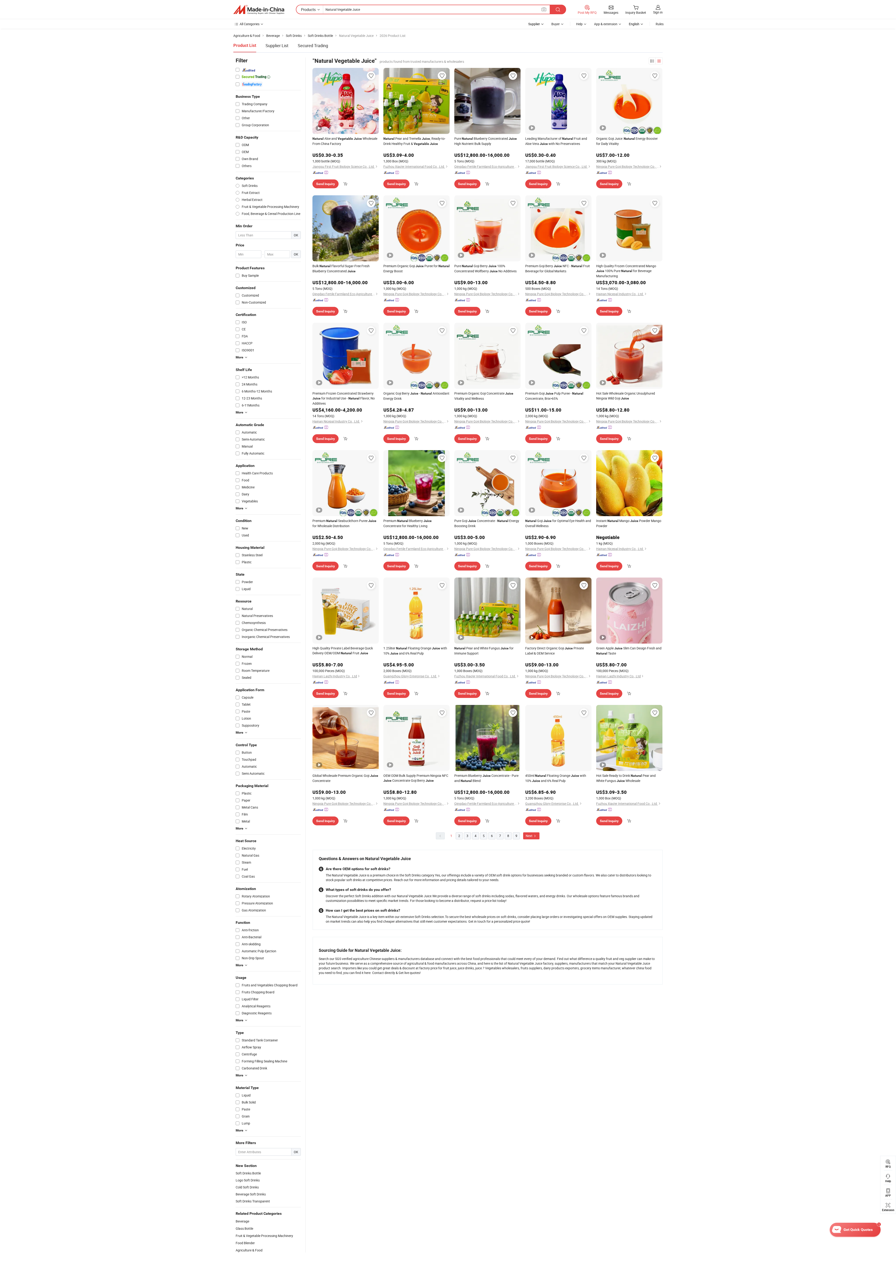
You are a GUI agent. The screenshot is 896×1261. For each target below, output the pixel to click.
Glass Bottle (244, 1228)
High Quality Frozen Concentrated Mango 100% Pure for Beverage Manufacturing (626, 271)
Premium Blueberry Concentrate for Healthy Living (407, 523)
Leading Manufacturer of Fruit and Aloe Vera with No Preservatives (556, 141)
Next (529, 836)
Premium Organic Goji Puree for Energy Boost (416, 268)
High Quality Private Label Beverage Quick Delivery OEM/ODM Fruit (342, 650)
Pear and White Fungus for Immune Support (484, 650)
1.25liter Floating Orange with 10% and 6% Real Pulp (415, 650)
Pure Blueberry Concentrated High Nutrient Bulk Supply (485, 141)
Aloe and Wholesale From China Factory (344, 141)
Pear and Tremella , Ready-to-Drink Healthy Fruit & (414, 141)
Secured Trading (313, 45)
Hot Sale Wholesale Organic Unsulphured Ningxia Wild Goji (625, 395)
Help (579, 24)
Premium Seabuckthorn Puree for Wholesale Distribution (344, 523)
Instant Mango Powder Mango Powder (628, 523)
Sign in (658, 12)
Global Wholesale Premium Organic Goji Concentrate (345, 778)
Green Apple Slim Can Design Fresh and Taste (629, 650)
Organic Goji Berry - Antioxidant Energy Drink (416, 396)
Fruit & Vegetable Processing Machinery (264, 1235)
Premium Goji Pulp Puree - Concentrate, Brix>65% (554, 396)
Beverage (242, 1221)
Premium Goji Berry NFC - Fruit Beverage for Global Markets (557, 268)
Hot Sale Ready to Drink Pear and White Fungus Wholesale (626, 778)
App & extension (605, 24)
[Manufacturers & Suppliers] (258, 9)
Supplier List (277, 45)
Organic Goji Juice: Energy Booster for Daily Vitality (627, 141)
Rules (660, 24)
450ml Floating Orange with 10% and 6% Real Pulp (555, 778)
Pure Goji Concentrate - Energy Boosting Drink (486, 523)
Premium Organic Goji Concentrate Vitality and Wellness (483, 396)
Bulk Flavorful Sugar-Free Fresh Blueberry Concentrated (341, 268)
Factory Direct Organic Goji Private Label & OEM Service (554, 650)
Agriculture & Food (249, 1250)
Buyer (555, 24)
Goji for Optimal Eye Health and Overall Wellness (558, 523)
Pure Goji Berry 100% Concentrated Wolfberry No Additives (485, 268)
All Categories (249, 24)
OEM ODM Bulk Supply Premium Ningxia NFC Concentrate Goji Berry (415, 778)
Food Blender (245, 1243)
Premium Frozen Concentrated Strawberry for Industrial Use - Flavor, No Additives (343, 398)
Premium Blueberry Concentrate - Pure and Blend (486, 778)
